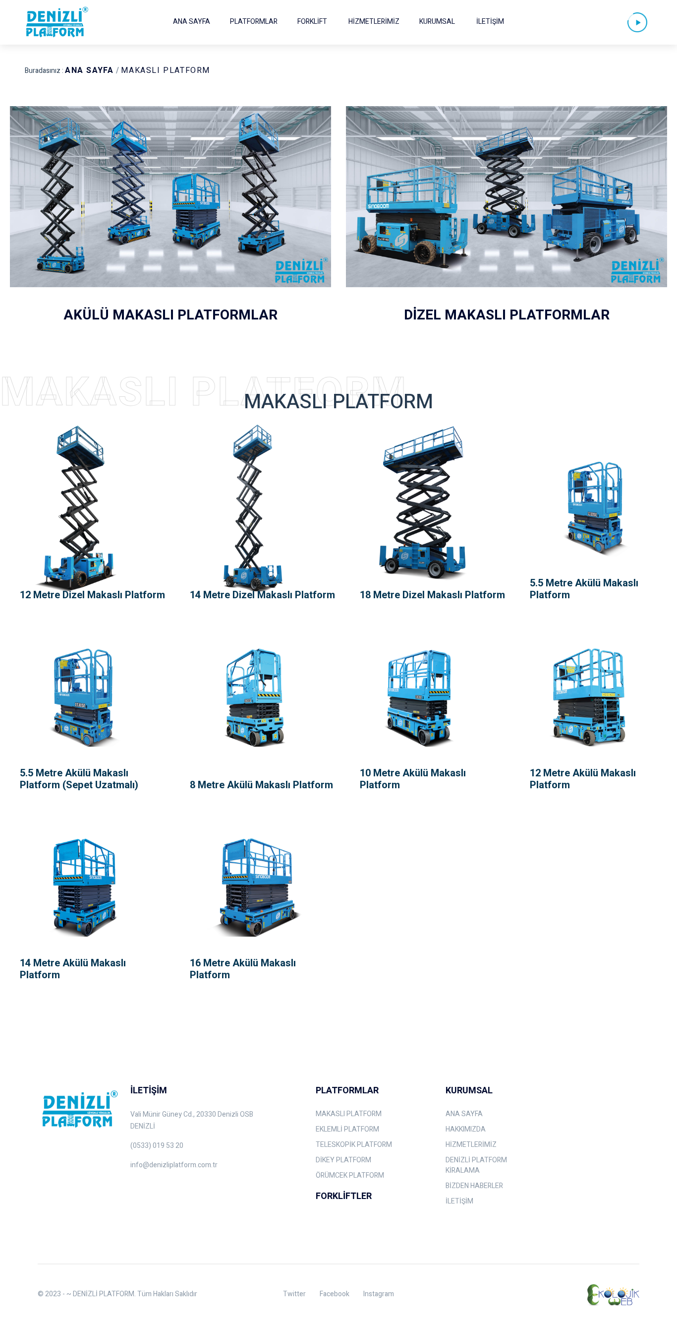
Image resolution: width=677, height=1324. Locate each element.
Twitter (294, 1294)
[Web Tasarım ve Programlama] (612, 1294)
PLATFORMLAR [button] (254, 21)
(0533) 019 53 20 (156, 1145)
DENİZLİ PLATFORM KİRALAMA (476, 1165)
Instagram (378, 1294)
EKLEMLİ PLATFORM (347, 1129)
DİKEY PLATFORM (343, 1160)
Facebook (334, 1294)
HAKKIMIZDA (466, 1129)
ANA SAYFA (191, 21)
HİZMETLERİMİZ (373, 21)
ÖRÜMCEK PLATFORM (350, 1175)
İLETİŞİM (490, 21)
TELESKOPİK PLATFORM (354, 1144)
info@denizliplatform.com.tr (174, 1165)
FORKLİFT (312, 21)
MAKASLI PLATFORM (165, 70)
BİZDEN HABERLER (474, 1186)
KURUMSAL (437, 21)
